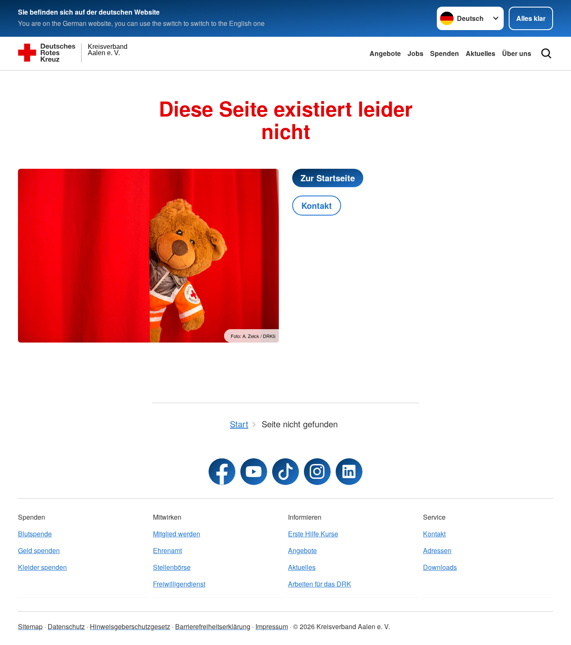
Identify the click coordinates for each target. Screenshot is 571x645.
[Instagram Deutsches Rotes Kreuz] (317, 471)
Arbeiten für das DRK (319, 584)
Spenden (444, 53)
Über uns (516, 53)
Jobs (415, 53)
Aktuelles (480, 53)
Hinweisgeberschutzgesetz (130, 626)
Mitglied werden (176, 533)
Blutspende (35, 533)
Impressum (271, 626)
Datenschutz (66, 626)
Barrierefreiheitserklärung (212, 626)
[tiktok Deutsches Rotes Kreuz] (285, 471)
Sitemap (30, 626)
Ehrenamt (167, 550)
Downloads (440, 567)
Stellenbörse (172, 567)
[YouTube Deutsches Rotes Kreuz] (253, 471)
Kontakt (316, 205)
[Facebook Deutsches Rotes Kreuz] (222, 471)
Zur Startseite (328, 178)
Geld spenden (39, 550)
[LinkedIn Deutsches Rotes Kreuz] (349, 471)
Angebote (385, 53)
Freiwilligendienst (179, 584)
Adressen (437, 550)
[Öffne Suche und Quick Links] (546, 53)
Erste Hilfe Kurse (313, 533)
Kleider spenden (42, 567)
